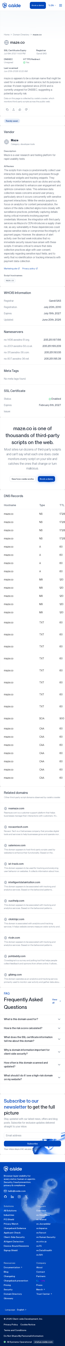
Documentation (12, 1267)
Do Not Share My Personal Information (23, 1336)
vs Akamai (41, 1219)
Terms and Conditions (15, 1330)
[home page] (12, 5)
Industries (9, 1215)
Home (6, 34)
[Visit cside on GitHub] (5, 1196)
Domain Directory (21, 34)
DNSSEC (8, 59)
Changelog (9, 1276)
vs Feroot (41, 1232)
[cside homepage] (13, 1169)
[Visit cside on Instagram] (19, 1196)
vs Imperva (41, 1228)
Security (8, 1289)
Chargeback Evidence (15, 1228)
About (39, 1267)
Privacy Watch (11, 1224)
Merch (39, 1289)
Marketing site (10, 268)
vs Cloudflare (43, 1215)
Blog (6, 1272)
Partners (40, 1276)
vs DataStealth (44, 1250)
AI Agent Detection (14, 1241)
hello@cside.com (17, 1191)
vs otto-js (41, 1241)
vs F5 (39, 1246)
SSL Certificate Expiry (15, 50)
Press (39, 1285)
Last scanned (11, 68)
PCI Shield (9, 1219)
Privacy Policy (11, 1324)
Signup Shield (11, 1250)
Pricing (7, 1285)
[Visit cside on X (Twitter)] (26, 1196)
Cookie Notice (27, 1324)
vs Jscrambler (43, 1224)
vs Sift (39, 1254)
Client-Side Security (14, 1237)
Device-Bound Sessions (16, 1246)
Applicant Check (12, 1232)
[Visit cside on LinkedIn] (12, 1196)
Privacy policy (28, 268)
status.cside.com (44, 1342)
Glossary (8, 1298)
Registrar (41, 50)
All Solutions (10, 1210)
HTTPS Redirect (31, 59)
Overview (41, 1210)
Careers (40, 1280)
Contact (40, 1272)
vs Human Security (45, 1237)
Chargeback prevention (16, 1280)
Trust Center (43, 1294)
